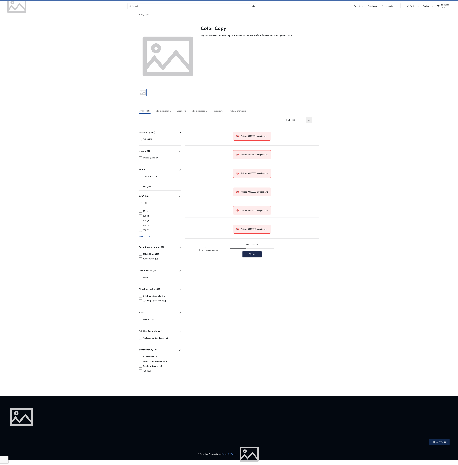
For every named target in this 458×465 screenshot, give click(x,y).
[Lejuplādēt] (316, 120)
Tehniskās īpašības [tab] (163, 111)
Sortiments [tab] (181, 111)
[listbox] (160, 139)
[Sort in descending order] (309, 120)
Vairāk (252, 254)
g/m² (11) (144, 195)
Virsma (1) (144, 151)
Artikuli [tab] (144, 111)
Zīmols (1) (144, 169)
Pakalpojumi (373, 6)
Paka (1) (143, 312)
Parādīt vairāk (145, 236)
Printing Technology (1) (151, 331)
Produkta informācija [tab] (237, 111)
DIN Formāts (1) (147, 270)
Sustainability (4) (148, 349)
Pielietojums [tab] (218, 111)
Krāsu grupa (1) (147, 132)
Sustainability (388, 6)
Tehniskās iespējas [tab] (199, 111)
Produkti (357, 6)
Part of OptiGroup (228, 454)
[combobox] (294, 120)
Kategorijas (144, 15)
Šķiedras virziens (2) (149, 289)
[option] (160, 139)
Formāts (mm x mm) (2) (151, 247)
